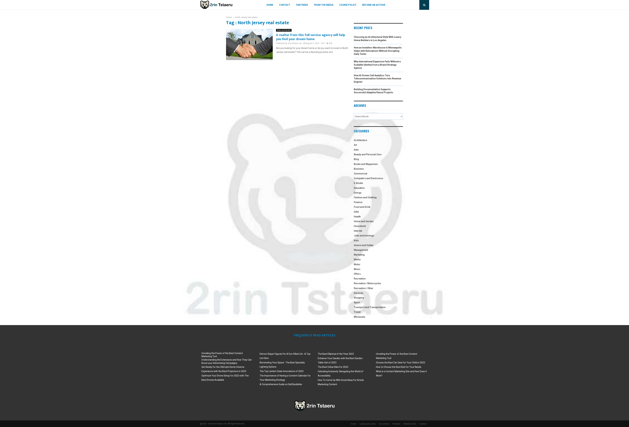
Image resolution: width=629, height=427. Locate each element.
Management (361, 250)
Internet (358, 231)
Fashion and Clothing (365, 197)
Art (355, 145)
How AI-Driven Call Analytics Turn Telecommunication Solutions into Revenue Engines (377, 78)
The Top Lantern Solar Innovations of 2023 (282, 371)
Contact (284, 5)
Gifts (356, 212)
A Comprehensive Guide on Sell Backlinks (281, 384)
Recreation (360, 278)
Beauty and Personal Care (367, 154)
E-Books (358, 183)
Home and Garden (284, 30)
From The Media (323, 5)
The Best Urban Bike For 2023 (333, 367)
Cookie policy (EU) (367, 424)
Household (360, 226)
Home (270, 5)
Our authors (384, 424)
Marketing (359, 254)
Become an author (373, 5)
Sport (357, 302)
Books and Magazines (366, 164)
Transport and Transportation (370, 307)
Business (359, 169)
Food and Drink (362, 207)
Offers (357, 274)
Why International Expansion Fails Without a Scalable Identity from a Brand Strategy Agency (377, 64)
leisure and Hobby (363, 245)
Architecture (360, 140)
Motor (357, 264)
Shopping (359, 297)
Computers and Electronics (368, 178)
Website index (409, 424)
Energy (357, 192)
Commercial (360, 173)
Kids (356, 240)
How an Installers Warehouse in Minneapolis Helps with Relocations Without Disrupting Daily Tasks (378, 50)
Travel (357, 312)
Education (359, 188)
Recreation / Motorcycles (367, 283)
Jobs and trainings (364, 235)
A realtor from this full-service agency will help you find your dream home (310, 37)
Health (357, 216)
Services (358, 293)
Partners (302, 5)
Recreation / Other (363, 288)
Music (357, 269)
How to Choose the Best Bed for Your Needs (398, 367)
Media (357, 259)
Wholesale (359, 317)
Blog (356, 159)
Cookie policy (347, 5)
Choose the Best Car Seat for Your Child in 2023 (400, 362)
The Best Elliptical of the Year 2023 (336, 354)
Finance (358, 202)
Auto (356, 149)
